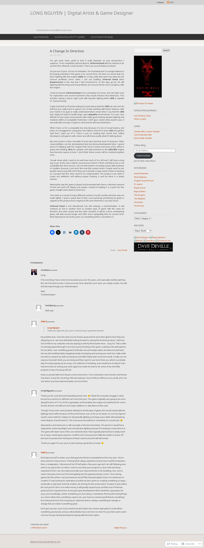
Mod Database (140, 177)
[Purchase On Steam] (148, 97)
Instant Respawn (141, 173)
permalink (53, 270)
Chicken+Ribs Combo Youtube (147, 131)
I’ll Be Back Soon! (39, 527)
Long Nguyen (53, 327)
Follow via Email (143, 155)
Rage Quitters (140, 191)
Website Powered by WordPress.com (45, 542)
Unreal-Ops (139, 206)
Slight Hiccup (120, 527)
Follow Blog (139, 145)
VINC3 (44, 321)
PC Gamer (138, 184)
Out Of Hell (122, 250)
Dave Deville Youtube (143, 138)
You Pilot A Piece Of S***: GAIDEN (70, 37)
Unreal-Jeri (138, 202)
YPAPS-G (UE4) (140, 119)
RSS (172, 2)
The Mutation (139, 198)
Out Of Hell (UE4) (40, 37)
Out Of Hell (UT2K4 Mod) (102, 37)
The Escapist (139, 195)
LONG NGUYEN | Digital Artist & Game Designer (81, 13)
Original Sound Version (144, 180)
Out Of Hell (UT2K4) (142, 116)
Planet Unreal (139, 188)
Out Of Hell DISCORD (143, 135)
